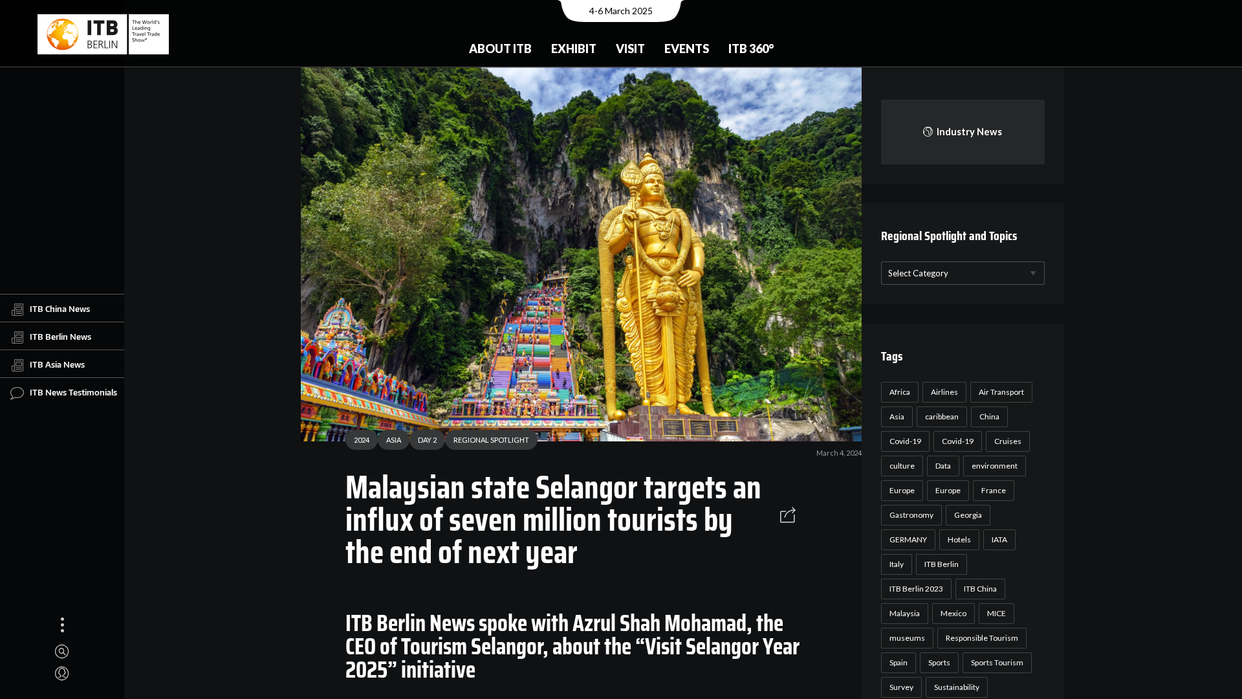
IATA (999, 539)
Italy (896, 564)
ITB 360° (751, 48)
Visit (630, 48)
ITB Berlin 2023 (916, 589)
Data (943, 466)
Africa (899, 392)
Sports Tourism (997, 662)
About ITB (500, 48)
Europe (902, 490)
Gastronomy (911, 515)
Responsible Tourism (982, 638)
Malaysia (904, 613)
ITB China (980, 589)
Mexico (953, 613)
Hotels (959, 539)
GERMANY (908, 539)
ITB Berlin (941, 564)
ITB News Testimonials (73, 392)
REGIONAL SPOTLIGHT (491, 440)
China (989, 416)
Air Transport (1001, 392)
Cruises (1007, 441)
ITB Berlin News (60, 336)
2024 (361, 440)
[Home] (103, 34)
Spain (898, 662)
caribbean (942, 416)
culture (902, 466)
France (993, 490)
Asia (896, 416)
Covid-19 (905, 441)
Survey (901, 687)
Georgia (968, 515)
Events (686, 48)
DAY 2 (427, 440)
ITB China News (60, 309)
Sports (939, 662)
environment (995, 466)
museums (907, 638)
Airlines (944, 392)
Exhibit (573, 48)
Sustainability (956, 687)
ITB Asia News (57, 364)
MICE (996, 613)
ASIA (393, 440)
